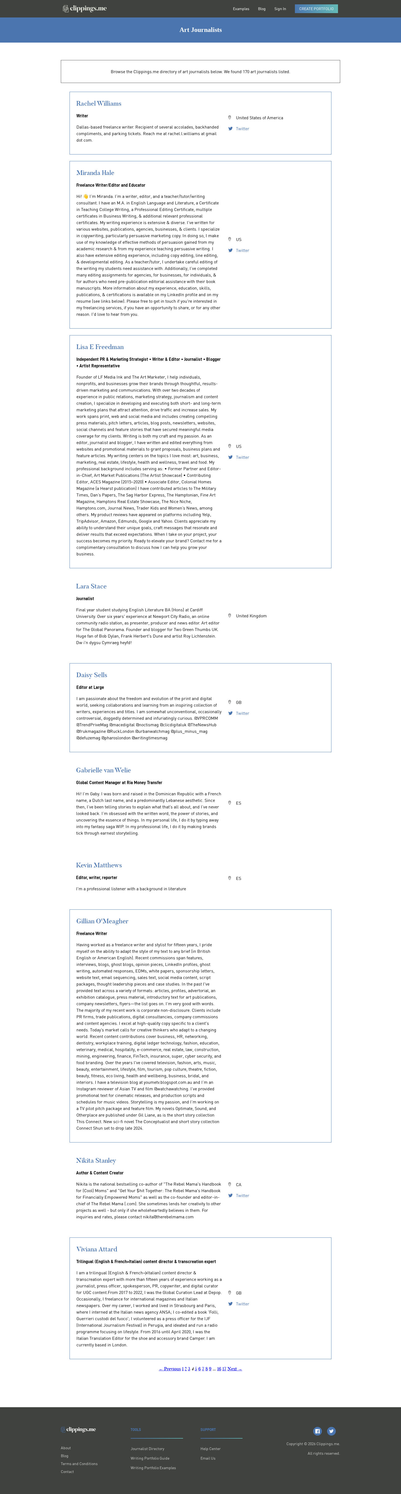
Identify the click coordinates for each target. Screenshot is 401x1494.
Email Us (208, 1458)
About (66, 1447)
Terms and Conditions (79, 1463)
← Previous (170, 1369)
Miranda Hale (95, 172)
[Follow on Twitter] (331, 1431)
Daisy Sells (91, 675)
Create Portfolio (316, 8)
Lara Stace (91, 586)
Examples (241, 9)
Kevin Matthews (99, 865)
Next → (235, 1369)
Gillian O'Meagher (102, 921)
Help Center (210, 1448)
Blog (262, 9)
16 (219, 1369)
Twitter (242, 128)
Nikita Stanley (96, 1160)
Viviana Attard (96, 1249)
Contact (67, 1471)
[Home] (85, 8)
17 (224, 1369)
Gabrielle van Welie (103, 770)
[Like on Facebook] (317, 1431)
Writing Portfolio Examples (153, 1467)
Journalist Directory (147, 1448)
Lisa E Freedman (100, 347)
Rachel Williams (98, 103)
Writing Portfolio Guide (150, 1458)
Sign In (280, 9)
